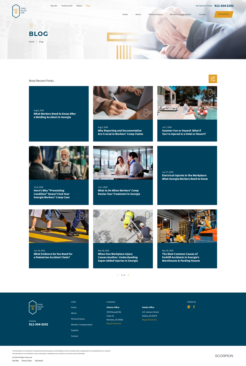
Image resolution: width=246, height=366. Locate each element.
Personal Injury (78, 318)
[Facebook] (193, 306)
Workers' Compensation (81, 324)
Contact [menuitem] (202, 14)
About (74, 313)
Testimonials (67, 5)
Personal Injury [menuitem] (155, 14)
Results (54, 5)
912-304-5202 (224, 5)
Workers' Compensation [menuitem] (180, 14)
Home (73, 307)
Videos (79, 5)
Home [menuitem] (125, 14)
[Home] (19, 11)
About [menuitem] (138, 14)
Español (223, 14)
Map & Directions (114, 323)
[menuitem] (15, 360)
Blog (88, 5)
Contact (74, 336)
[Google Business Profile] (188, 306)
